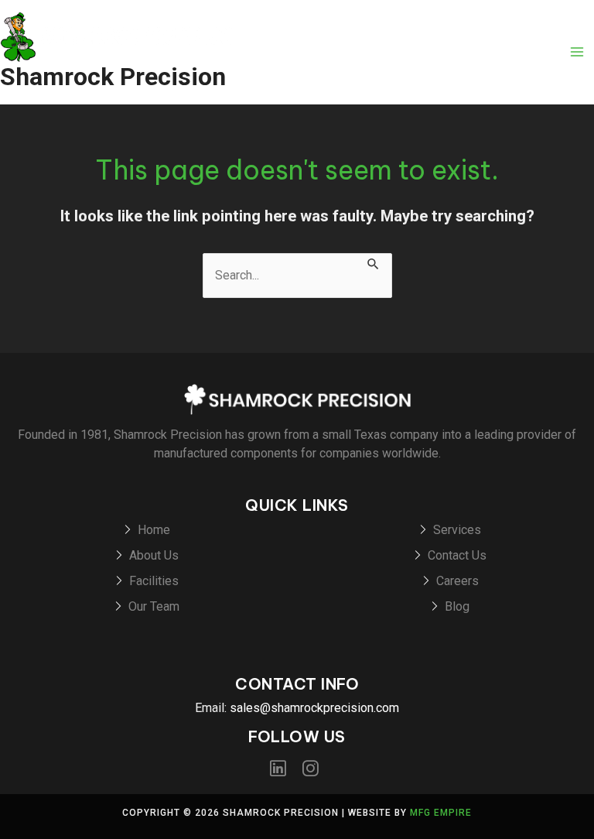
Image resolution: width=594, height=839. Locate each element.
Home (154, 529)
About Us (154, 555)
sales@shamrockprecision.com (314, 707)
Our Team (153, 606)
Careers (457, 581)
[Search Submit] (373, 262)
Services (457, 529)
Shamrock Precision (113, 76)
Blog (457, 606)
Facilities (154, 581)
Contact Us (457, 555)
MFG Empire (441, 812)
